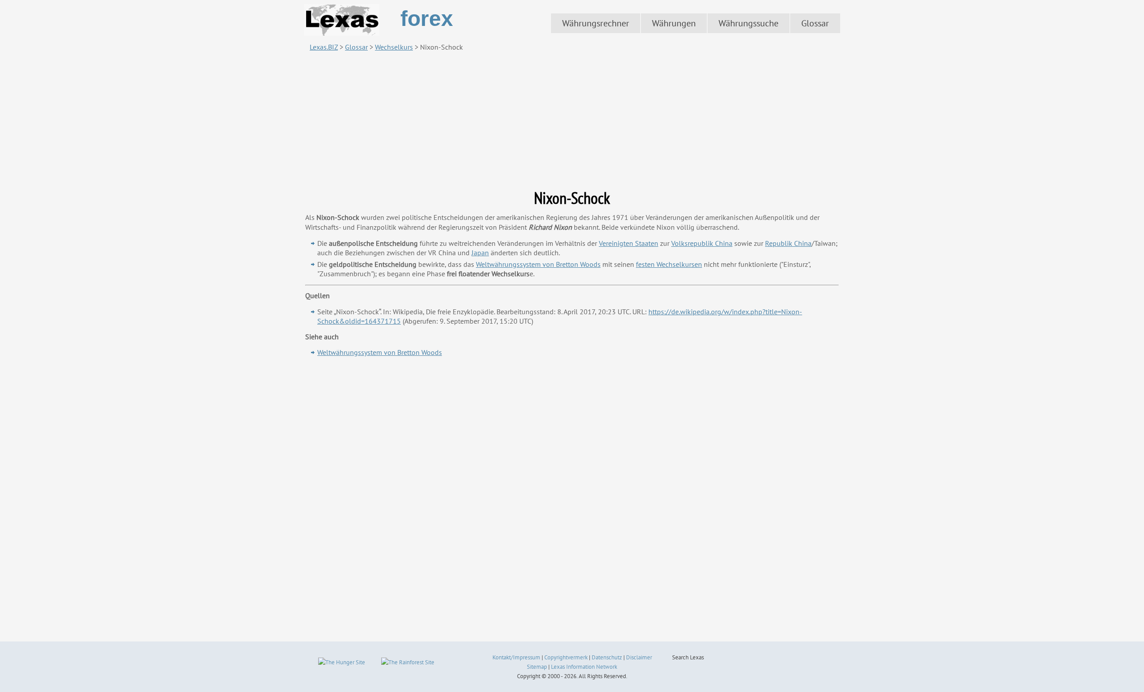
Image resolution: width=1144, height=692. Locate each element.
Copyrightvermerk (566, 657)
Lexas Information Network (584, 667)
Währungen (674, 23)
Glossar (815, 23)
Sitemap (537, 667)
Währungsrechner (595, 23)
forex (426, 18)
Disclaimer (639, 657)
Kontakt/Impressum (516, 657)
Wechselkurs (394, 46)
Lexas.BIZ (324, 46)
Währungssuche (748, 23)
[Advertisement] (572, 120)
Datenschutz (607, 657)
